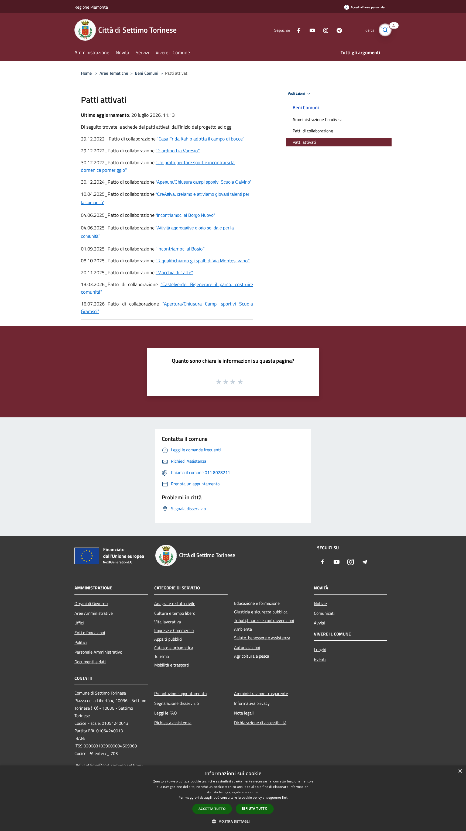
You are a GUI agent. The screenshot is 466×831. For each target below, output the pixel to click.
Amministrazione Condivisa (317, 119)
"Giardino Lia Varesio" (178, 150)
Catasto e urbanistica (173, 647)
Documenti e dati (90, 661)
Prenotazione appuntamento (180, 693)
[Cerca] (385, 29)
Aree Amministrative (93, 613)
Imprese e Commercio (174, 630)
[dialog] (233, 798)
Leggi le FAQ (165, 713)
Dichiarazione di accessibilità (260, 722)
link (284, 797)
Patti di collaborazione (313, 131)
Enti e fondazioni (89, 632)
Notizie (320, 603)
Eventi (320, 659)
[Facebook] (296, 29)
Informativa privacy (252, 703)
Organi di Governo (91, 603)
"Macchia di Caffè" (174, 272)
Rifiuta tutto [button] (255, 808)
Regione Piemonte (91, 7)
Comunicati (324, 613)
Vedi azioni (297, 93)
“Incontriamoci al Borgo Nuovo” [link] (185, 215)
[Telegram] (337, 29)
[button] (233, 821)
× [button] (460, 771)
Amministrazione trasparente (261, 693)
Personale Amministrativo (98, 652)
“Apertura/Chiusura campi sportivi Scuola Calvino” (203, 182)
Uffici (79, 623)
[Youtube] (310, 29)
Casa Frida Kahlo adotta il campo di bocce (201, 138)
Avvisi (319, 623)
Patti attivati (304, 142)
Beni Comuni (146, 73)
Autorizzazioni (247, 647)
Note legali (244, 713)
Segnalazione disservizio (176, 703)
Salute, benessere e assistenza (262, 637)
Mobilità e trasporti (171, 665)
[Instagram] (323, 29)
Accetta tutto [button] (212, 808)
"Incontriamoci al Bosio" (180, 248)
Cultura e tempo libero (174, 613)
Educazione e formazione (257, 603)
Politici (80, 642)
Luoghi (320, 649)
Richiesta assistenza (172, 722)
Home (86, 73)
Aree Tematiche (114, 73)
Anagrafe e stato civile (174, 603)
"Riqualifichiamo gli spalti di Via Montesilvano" (203, 260)
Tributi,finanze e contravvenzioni (264, 620)
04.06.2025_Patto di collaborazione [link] (118, 227)
